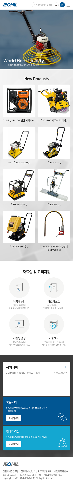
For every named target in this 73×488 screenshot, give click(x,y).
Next (69, 39)
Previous (4, 39)
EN (62, 4)
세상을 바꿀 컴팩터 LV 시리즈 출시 (23, 373)
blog (13, 481)
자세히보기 (13, 418)
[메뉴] (68, 5)
